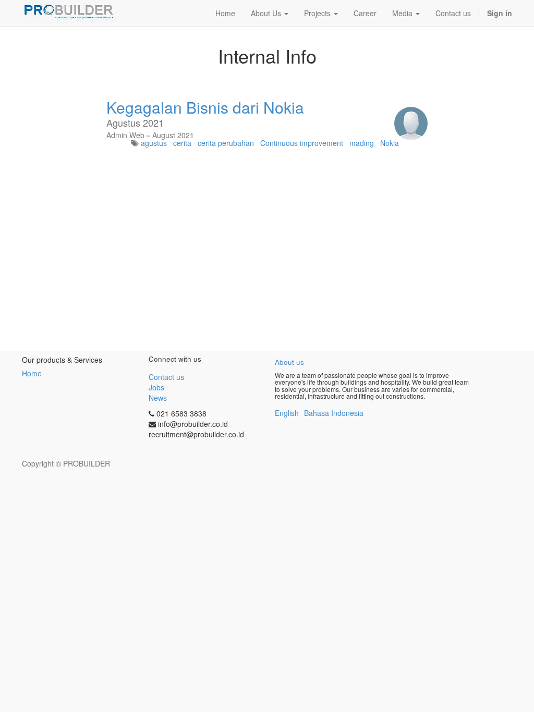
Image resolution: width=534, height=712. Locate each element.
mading (361, 143)
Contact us (166, 377)
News (158, 397)
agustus (154, 143)
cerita (182, 143)
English (287, 413)
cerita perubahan (226, 143)
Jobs (156, 387)
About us (289, 362)
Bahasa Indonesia (333, 413)
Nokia (389, 143)
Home (32, 373)
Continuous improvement (301, 143)
